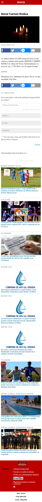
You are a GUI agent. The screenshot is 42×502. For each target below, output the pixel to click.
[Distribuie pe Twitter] (16, 50)
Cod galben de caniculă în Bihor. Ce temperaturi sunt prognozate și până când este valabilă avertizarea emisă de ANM (20, 419)
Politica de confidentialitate (23, 475)
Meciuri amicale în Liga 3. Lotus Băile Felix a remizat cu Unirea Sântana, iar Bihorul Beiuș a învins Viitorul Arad (19, 191)
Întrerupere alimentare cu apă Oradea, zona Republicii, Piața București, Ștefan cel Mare (18, 291)
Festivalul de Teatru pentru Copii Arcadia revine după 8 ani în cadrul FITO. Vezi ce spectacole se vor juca (20, 224)
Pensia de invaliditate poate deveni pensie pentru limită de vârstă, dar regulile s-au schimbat (18, 258)
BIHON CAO (6, 267)
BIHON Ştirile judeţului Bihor (17, 394)
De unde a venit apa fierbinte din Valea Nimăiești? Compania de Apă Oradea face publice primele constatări (18, 352)
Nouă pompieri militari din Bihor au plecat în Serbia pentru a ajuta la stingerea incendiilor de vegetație (20, 452)
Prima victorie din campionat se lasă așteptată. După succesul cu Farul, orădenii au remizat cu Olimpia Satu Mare (20, 385)
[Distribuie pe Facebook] (6, 50)
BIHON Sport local (11, 166)
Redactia (36, 475)
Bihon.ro (5, 469)
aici (25, 153)
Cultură (5, 200)
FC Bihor (5, 360)
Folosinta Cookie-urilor (21, 469)
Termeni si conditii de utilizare (24, 472)
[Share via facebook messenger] (26, 50)
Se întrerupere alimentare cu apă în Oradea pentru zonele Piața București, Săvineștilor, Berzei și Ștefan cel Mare (18, 321)
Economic (6, 233)
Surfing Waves (29, 160)
